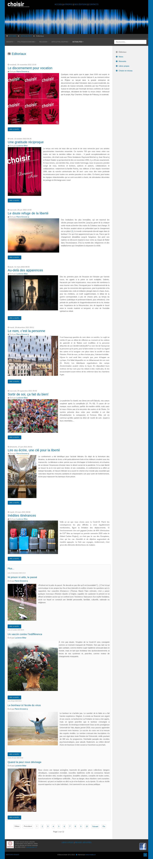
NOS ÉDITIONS (80, 4)
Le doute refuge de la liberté (28, 213)
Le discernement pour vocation (30, 68)
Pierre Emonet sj (22, 71)
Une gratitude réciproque (26, 142)
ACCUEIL (59, 4)
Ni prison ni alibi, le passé (22, 577)
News (121, 57)
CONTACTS (93, 4)
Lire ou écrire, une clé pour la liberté (34, 450)
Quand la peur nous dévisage (24, 762)
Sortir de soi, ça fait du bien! (28, 394)
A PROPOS (68, 4)
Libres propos (124, 66)
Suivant (95, 826)
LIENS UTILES (68, 842)
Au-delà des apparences (25, 270)
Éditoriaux (122, 52)
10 (87, 826)
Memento (122, 61)
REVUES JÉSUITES (83, 842)
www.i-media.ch (90, 855)
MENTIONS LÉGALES (12, 854)
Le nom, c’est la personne (26, 331)
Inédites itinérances (22, 515)
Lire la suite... (14, 129)
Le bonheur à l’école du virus (24, 705)
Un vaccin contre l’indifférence (25, 634)
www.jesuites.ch (31, 847)
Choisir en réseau (125, 71)
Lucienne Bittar (22, 146)
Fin (104, 826)
